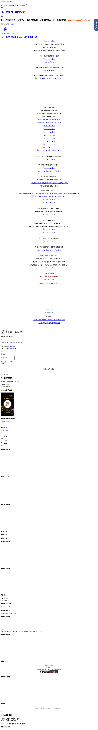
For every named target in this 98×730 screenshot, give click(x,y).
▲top (2, 351)
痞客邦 (10, 342)
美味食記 (12, 346)
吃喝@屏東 (13, 348)
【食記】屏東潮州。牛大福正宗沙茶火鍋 (20, 37)
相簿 (5, 27)
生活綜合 (13, 24)
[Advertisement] (36, 91)
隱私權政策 (57, 708)
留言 (14, 342)
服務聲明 (64, 708)
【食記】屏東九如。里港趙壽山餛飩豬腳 (49, 323)
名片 (5, 31)
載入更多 (3, 354)
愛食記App (50, 667)
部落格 (5, 29)
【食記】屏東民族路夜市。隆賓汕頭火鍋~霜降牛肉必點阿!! (49, 320)
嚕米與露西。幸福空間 (13, 12)
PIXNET (37, 708)
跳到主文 (3, 16)
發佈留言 (3, 363)
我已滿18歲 (3, 727)
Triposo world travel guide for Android (32, 631)
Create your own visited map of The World (11, 631)
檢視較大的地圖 (49, 310)
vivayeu (2, 333)
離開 (9, 727)
